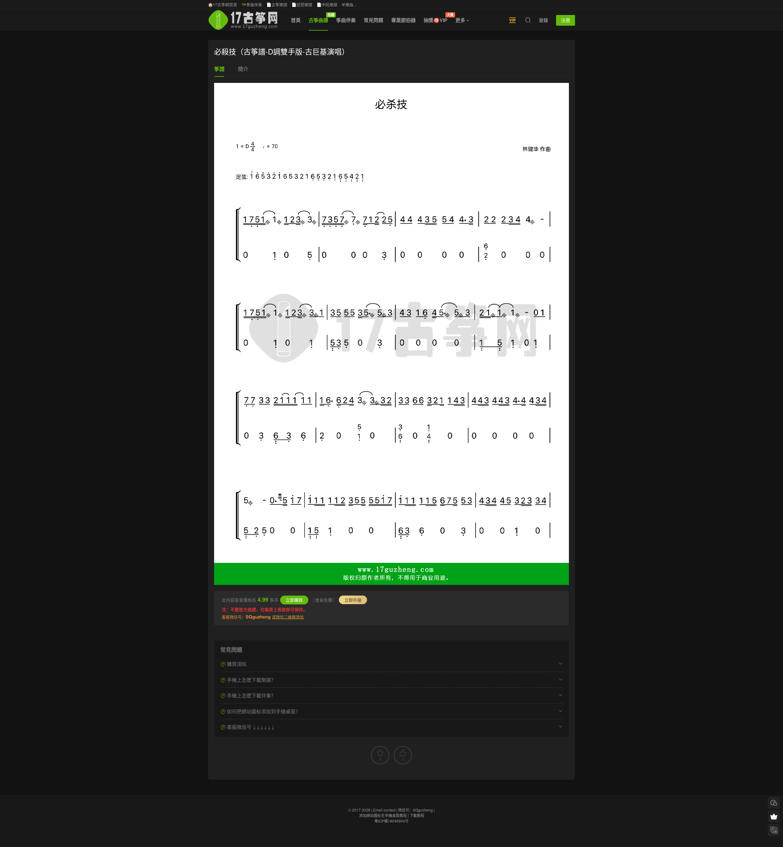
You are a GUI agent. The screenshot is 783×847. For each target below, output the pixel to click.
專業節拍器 (403, 20)
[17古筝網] (243, 20)
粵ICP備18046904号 (391, 820)
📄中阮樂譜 (327, 4)
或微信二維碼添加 (288, 617)
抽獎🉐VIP (437, 18)
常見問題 (373, 20)
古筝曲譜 (320, 18)
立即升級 (353, 600)
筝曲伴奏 (346, 20)
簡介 (243, 68)
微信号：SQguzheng (415, 809)
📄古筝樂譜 (276, 4)
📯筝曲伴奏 (251, 4)
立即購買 (294, 600)
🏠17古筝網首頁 (222, 4)
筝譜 (219, 68)
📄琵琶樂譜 (301, 4)
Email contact (384, 809)
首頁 (296, 20)
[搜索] (528, 19)
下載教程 (417, 815)
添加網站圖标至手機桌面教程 (383, 815)
